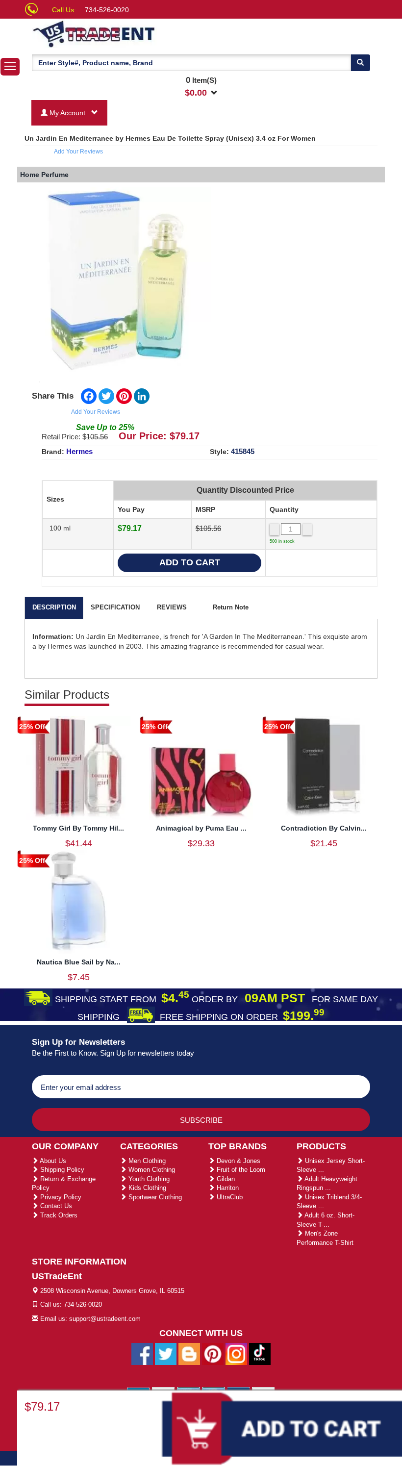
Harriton (227, 1187)
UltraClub (229, 1197)
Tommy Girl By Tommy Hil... (78, 828)
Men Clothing (146, 1160)
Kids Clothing (146, 1187)
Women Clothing (150, 1169)
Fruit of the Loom (240, 1169)
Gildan (225, 1179)
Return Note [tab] (231, 607)
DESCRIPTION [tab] (54, 607)
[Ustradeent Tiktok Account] (260, 1354)
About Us (52, 1160)
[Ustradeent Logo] (127, 33)
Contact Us (55, 1206)
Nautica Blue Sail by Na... (79, 962)
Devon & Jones (237, 1160)
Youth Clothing (148, 1179)
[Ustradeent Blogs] (189, 1354)
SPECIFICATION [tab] (115, 607)
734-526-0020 (107, 10)
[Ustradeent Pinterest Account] (213, 1354)
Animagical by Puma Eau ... (201, 828)
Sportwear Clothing (154, 1197)
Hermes (79, 451)
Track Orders (57, 1215)
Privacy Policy (59, 1197)
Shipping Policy (61, 1169)
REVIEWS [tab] (172, 607)
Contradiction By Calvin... (324, 828)
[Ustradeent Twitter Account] (165, 1354)
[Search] (360, 62)
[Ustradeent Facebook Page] (142, 1354)
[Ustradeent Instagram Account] (236, 1354)
